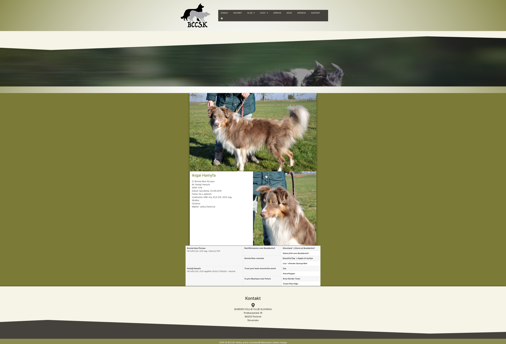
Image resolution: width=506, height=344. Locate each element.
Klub (249, 13)
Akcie (289, 13)
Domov (224, 13)
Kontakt (315, 13)
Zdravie (277, 13)
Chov (263, 13)
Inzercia (301, 13)
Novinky (237, 13)
